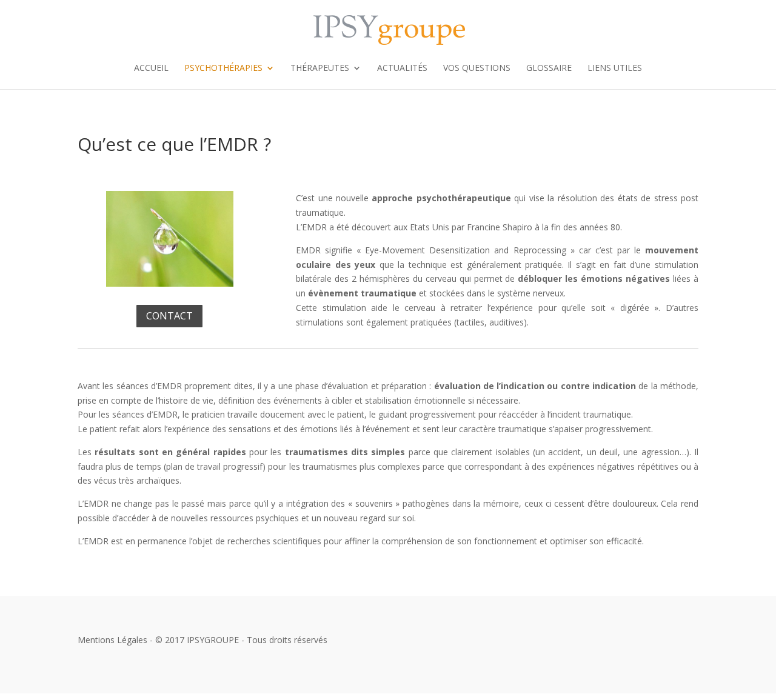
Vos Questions (476, 68)
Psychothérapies (223, 68)
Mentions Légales (112, 640)
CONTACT (169, 315)
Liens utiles (614, 68)
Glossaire (549, 68)
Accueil (151, 68)
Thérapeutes (319, 68)
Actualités (402, 68)
